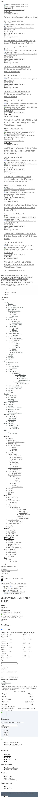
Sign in (31, 708)
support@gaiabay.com (15, 744)
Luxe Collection (15, 286)
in (3, 629)
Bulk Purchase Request (11, 768)
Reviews (3, 684)
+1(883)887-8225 (14, 743)
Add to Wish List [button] (9, 10)
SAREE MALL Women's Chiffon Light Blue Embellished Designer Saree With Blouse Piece (20, 122)
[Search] (1, 575)
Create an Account (11, 292)
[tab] (19, 299)
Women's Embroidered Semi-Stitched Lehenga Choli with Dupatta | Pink (17, 94)
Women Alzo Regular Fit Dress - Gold (20, 17)
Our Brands (7, 756)
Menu (2, 299)
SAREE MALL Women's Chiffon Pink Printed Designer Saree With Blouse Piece (20, 236)
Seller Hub (7, 757)
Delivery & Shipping (10, 759)
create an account (6, 710)
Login (7, 289)
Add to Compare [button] (19, 10)
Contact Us (7, 788)
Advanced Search (6, 571)
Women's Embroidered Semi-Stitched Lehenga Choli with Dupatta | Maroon (17, 69)
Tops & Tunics (13, 679)
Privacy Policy (8, 776)
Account (3, 564)
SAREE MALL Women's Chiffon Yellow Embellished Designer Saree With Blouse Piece (21, 207)
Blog (5, 761)
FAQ (5, 786)
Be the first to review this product (11, 612)
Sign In (6, 294)
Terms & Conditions (10, 780)
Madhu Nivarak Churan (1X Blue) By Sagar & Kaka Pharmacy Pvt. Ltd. (20, 41)
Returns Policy (8, 778)
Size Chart (4, 619)
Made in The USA (6, 286)
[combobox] (9, 570)
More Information (6, 683)
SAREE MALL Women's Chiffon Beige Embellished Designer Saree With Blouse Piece (20, 151)
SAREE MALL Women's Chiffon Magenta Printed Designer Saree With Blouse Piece (19, 264)
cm (9, 629)
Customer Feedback (10, 769)
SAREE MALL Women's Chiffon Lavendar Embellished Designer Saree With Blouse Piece (18, 179)
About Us (7, 754)
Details (3, 681)
